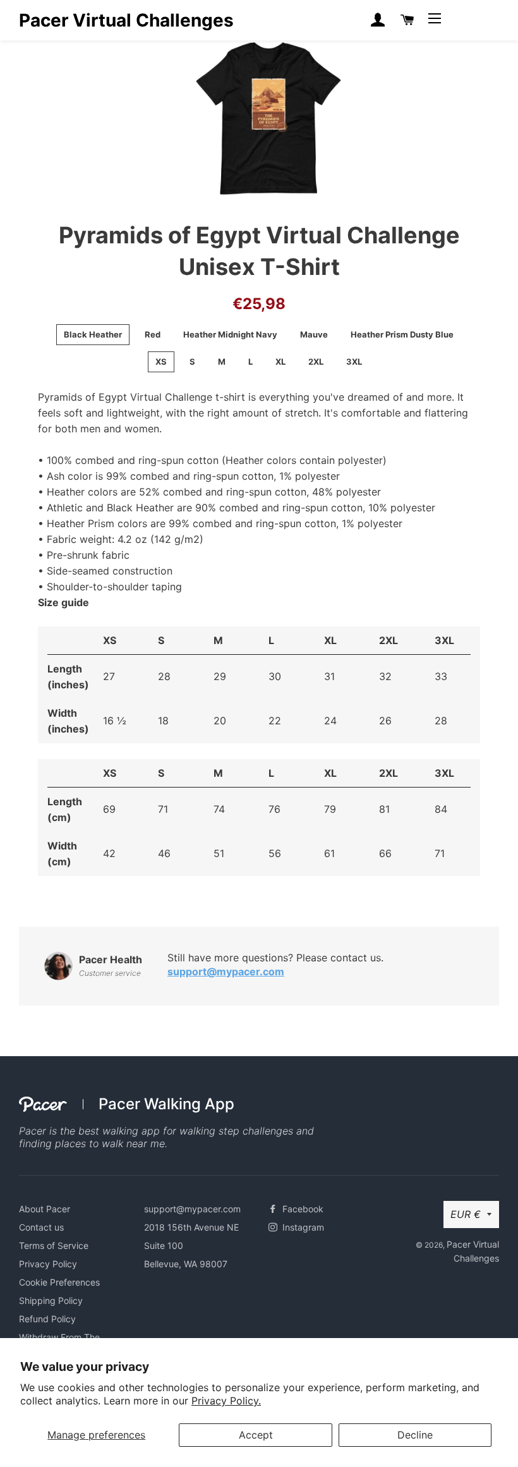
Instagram (302, 1227)
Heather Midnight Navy (230, 334)
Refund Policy (47, 1318)
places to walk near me (110, 1143)
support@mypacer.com (225, 971)
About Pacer (44, 1208)
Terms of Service (53, 1245)
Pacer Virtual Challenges (126, 20)
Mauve (314, 334)
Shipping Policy (51, 1300)
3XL (354, 361)
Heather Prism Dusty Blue (402, 334)
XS (161, 361)
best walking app (119, 1130)
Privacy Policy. (226, 1400)
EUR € (465, 1214)
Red (152, 334)
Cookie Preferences (59, 1282)
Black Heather (93, 334)
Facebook (301, 1208)
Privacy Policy (48, 1263)
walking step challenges (236, 1130)
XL (280, 361)
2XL (315, 361)
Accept (256, 1434)
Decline (415, 1434)
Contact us (41, 1227)
